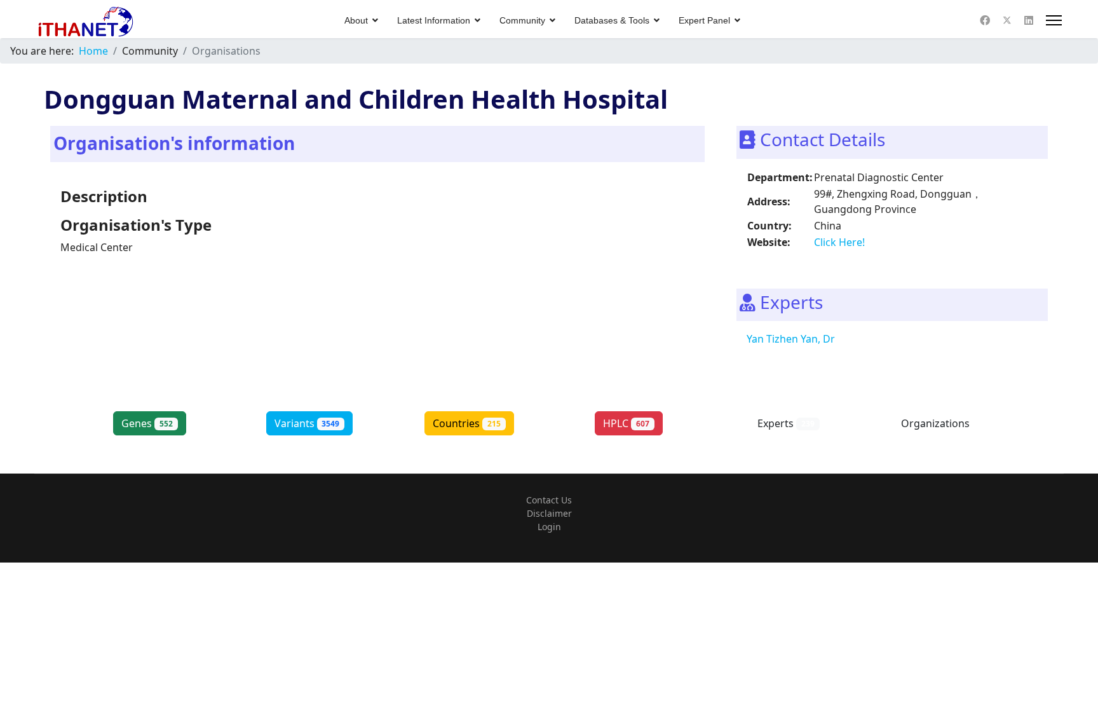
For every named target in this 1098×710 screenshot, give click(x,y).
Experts (786, 423)
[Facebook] (985, 20)
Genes (147, 423)
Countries (467, 423)
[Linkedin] (1028, 20)
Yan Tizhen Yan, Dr (791, 339)
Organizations (946, 423)
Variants (307, 423)
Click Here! (839, 242)
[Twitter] (1007, 20)
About (356, 20)
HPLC (626, 423)
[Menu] (1054, 20)
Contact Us (549, 500)
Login (549, 527)
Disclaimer (549, 513)
